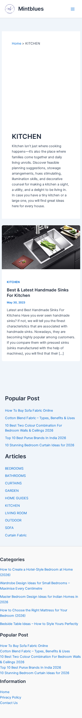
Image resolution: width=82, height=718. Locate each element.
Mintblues (31, 8)
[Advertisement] (41, 89)
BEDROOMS (14, 468)
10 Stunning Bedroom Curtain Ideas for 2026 (39, 445)
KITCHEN (13, 282)
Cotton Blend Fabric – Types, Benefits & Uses (40, 418)
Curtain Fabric (16, 535)
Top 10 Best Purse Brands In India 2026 (35, 438)
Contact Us (9, 703)
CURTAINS (13, 483)
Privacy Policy (10, 697)
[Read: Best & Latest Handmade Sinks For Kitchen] (41, 247)
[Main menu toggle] (72, 9)
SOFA (9, 528)
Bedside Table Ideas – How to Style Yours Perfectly (39, 624)
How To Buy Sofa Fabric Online (29, 410)
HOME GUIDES (16, 498)
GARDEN (12, 491)
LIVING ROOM (16, 513)
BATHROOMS (15, 476)
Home (4, 692)
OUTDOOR (13, 520)
